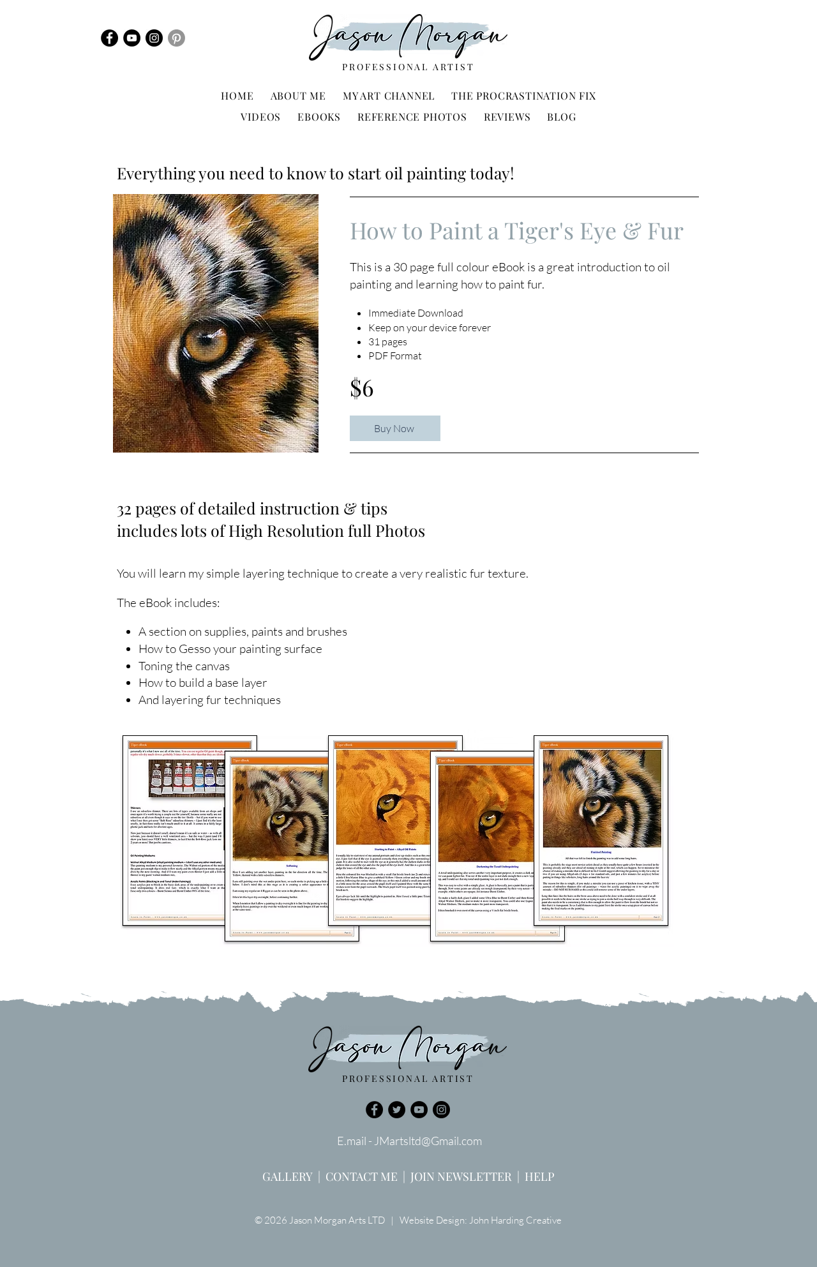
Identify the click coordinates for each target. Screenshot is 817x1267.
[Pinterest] (176, 38)
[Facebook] (109, 38)
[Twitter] (396, 1109)
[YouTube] (131, 38)
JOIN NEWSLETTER (461, 1176)
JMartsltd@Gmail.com (428, 1141)
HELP (540, 1176)
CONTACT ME (362, 1176)
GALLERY (287, 1176)
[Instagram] (154, 38)
